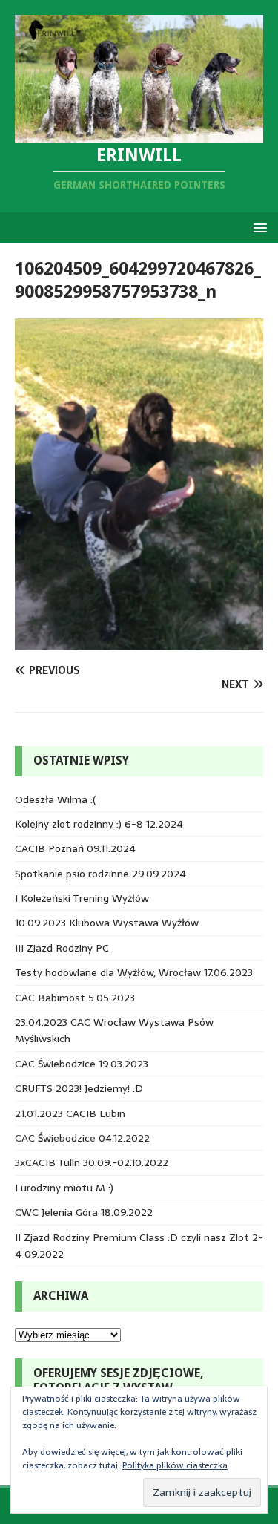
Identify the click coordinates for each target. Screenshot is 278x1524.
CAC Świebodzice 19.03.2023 (81, 1064)
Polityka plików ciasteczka (175, 1465)
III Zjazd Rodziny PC (62, 948)
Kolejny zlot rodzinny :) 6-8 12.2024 (99, 824)
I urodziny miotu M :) (64, 1188)
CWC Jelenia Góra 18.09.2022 (84, 1212)
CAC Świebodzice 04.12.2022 (82, 1138)
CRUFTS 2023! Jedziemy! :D (79, 1088)
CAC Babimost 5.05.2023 (75, 998)
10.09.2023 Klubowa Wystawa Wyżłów (107, 923)
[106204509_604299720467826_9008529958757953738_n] (139, 641)
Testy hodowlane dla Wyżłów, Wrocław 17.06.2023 (134, 972)
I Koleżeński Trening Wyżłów (82, 898)
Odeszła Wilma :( (55, 799)
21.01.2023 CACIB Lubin (70, 1113)
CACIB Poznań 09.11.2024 (75, 848)
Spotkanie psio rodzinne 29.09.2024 (100, 874)
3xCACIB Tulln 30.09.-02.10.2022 (91, 1162)
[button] (257, 227)
